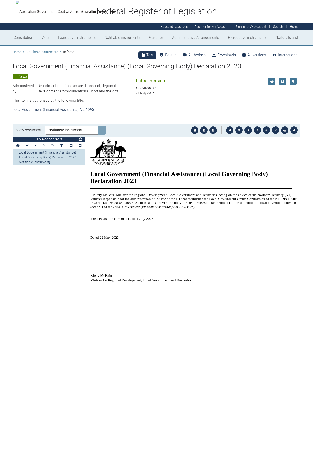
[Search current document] (294, 130)
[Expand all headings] (71, 145)
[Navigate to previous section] (248, 130)
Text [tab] (149, 55)
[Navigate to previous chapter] (239, 130)
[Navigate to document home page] (18, 145)
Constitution (23, 37)
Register (212, 26)
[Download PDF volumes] (204, 130)
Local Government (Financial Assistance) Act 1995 (53, 109)
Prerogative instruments (247, 37)
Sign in (251, 26)
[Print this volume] (284, 130)
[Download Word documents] (213, 130)
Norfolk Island (286, 37)
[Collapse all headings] (80, 145)
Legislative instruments (77, 37)
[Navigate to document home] (229, 130)
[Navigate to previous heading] (36, 145)
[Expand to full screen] (275, 130)
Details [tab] (170, 55)
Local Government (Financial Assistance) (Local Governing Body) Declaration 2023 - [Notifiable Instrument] (48, 157)
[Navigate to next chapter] (266, 130)
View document (28, 130)
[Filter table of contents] (61, 145)
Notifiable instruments (122, 37)
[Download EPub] (194, 130)
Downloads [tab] (227, 55)
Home (17, 52)
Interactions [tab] (287, 55)
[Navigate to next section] (257, 130)
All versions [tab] (256, 55)
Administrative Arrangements (195, 37)
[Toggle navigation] (80, 140)
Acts (45, 37)
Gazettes (156, 37)
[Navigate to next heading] (44, 145)
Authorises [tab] (197, 55)
